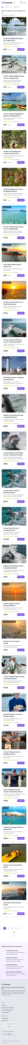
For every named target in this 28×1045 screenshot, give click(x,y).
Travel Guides (5, 1018)
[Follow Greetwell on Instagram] (3, 998)
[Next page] (14, 935)
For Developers (5, 1012)
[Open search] (14, 2)
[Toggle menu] (24, 2)
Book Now (20, 49)
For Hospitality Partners (7, 1010)
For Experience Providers (8, 1007)
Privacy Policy (5, 1042)
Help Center (4, 1020)
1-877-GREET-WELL (9, 1026)
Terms (10, 1042)
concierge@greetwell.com (10, 1023)
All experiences (8, 6)
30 (14, 932)
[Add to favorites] (24, 19)
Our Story (4, 1005)
